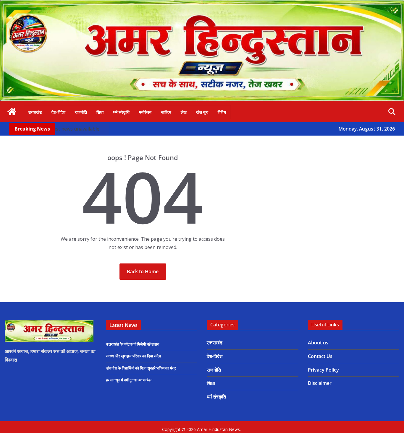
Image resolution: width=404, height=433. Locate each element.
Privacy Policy (323, 370)
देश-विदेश (58, 112)
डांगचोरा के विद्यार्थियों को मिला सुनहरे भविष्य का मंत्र (141, 368)
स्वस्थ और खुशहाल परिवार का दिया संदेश (133, 356)
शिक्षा (100, 112)
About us (318, 342)
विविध (222, 112)
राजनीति (81, 112)
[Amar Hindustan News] (202, 4)
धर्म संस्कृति (121, 112)
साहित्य (166, 112)
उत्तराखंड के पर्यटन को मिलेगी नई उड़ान (132, 344)
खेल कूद (202, 112)
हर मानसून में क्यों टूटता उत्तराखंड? (129, 379)
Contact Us (320, 356)
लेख (184, 112)
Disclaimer (320, 383)
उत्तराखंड (35, 112)
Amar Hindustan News (218, 429)
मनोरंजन (145, 112)
